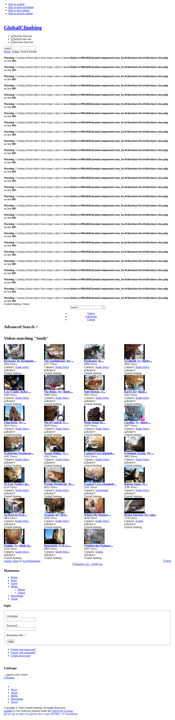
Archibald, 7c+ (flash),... (138, 360)
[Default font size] (21, 39)
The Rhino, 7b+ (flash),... (58, 391)
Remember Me (15, 635)
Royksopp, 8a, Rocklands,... (20, 360)
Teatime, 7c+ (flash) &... (17, 545)
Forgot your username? (23, 652)
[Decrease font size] (22, 42)
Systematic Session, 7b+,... (139, 453)
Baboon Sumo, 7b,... (136, 484)
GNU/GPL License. (62, 710)
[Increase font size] (21, 36)
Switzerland (101, 490)
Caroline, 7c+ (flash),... (137, 422)
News (14, 689)
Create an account (20, 655)
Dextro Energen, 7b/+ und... (140, 514)
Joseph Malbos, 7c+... (56, 453)
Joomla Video (11, 561)
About (14, 692)
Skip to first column (18, 10)
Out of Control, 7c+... (56, 422)
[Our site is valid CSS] (17, 713)
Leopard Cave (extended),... (100, 484)
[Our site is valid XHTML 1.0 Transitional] (53, 713)
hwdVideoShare (31, 561)
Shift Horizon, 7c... (95, 391)
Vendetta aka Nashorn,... (98, 545)
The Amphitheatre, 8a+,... (59, 360)
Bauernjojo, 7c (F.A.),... (57, 545)
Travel (14, 702)
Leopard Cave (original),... (99, 453)
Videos (15, 51)
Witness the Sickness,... (97, 514)
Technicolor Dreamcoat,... (19, 453)
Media (14, 695)
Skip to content (16, 4)
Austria (139, 521)
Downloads (17, 698)
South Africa (22, 367)
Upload (91, 319)
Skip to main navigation (21, 7)
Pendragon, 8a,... (94, 360)
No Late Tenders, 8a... (17, 484)
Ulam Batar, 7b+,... (15, 422)
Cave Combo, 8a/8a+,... (17, 391)
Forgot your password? (23, 649)
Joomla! (8, 710)
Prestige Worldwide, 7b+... (59, 484)
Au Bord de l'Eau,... (15, 514)
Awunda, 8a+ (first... (56, 514)
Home (7, 51)
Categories (91, 316)
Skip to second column (20, 13)
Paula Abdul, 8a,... (94, 422)
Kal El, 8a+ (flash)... (135, 391)
